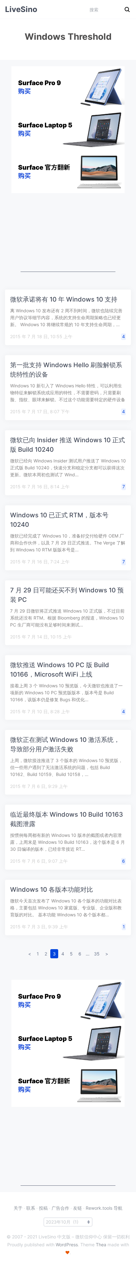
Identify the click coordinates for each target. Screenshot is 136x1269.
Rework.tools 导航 (104, 1208)
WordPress (67, 1244)
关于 (18, 1208)
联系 (30, 1208)
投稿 (43, 1208)
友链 (77, 1208)
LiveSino (21, 9)
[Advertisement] (68, 232)
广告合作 (60, 1208)
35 (97, 953)
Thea (101, 1244)
